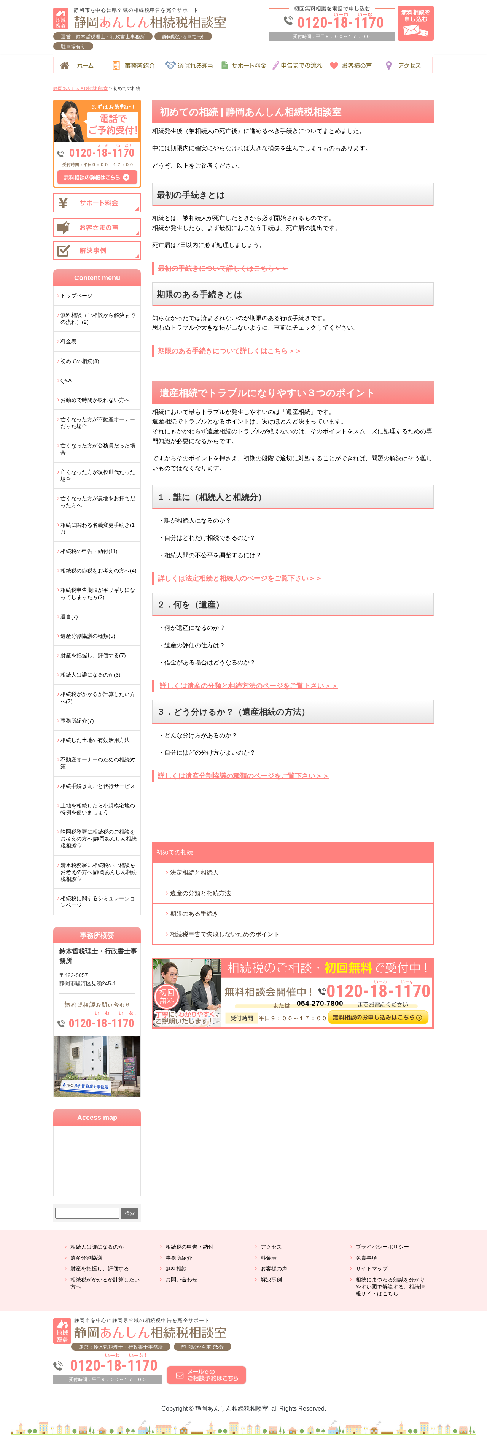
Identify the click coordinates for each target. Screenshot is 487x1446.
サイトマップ (372, 1268)
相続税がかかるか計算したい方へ (105, 1283)
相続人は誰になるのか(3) (90, 675)
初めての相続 (174, 852)
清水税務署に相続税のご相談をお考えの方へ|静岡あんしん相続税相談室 (98, 872)
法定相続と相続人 (194, 872)
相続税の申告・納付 (189, 1247)
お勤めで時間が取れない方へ (95, 400)
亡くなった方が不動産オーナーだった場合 (97, 422)
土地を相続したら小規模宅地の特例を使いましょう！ (97, 808)
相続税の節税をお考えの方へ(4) (98, 571)
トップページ (76, 296)
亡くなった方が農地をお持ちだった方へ (97, 501)
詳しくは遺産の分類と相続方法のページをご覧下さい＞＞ (249, 686)
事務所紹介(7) (77, 721)
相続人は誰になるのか (97, 1247)
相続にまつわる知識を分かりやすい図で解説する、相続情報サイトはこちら (390, 1286)
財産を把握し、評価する (99, 1268)
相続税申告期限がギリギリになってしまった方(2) (97, 593)
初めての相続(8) (79, 361)
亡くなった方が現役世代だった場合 (97, 475)
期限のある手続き (194, 913)
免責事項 (366, 1258)
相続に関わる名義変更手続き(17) (97, 528)
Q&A (66, 380)
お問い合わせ (181, 1279)
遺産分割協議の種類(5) (87, 636)
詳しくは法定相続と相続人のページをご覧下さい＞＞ (240, 578)
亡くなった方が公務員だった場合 (97, 448)
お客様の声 (274, 1268)
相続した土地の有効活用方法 (95, 740)
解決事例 (271, 1279)
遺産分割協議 (86, 1258)
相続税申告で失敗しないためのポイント (225, 934)
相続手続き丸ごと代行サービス (97, 786)
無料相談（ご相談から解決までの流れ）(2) (97, 318)
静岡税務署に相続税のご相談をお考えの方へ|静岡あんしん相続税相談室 (98, 838)
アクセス (271, 1247)
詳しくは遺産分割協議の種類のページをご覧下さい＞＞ (243, 776)
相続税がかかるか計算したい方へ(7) (97, 697)
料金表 (68, 341)
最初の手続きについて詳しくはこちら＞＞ (223, 268)
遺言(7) (69, 617)
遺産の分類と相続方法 (200, 893)
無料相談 (176, 1268)
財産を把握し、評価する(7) (93, 655)
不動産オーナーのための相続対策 (97, 762)
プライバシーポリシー (382, 1247)
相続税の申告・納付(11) (89, 551)
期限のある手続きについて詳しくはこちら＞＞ (230, 351)
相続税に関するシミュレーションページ (97, 901)
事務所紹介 (179, 1258)
